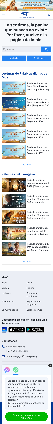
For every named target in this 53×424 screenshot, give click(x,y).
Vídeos (5, 288)
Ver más (26, 164)
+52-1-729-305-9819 (17, 351)
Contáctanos (39, 58)
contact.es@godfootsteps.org (21, 356)
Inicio (4, 282)
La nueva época (10, 309)
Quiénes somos (34, 309)
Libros (29, 282)
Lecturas (6, 293)
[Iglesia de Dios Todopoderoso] (26, 15)
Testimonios (8, 301)
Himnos (30, 288)
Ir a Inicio (14, 58)
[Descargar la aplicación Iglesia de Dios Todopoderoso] (4, 329)
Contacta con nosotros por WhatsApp (26, 416)
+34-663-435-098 (15, 346)
